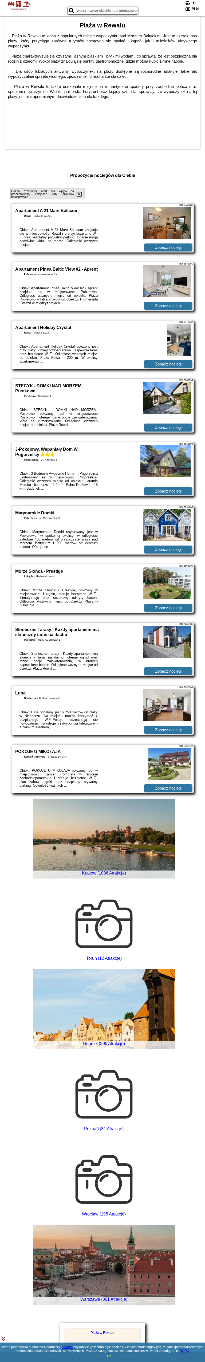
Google (67, 1347)
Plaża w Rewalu (102, 1333)
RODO (184, 1351)
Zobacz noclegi (168, 247)
